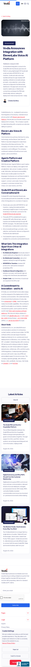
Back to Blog (5, 16)
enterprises (7, 301)
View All (15, 400)
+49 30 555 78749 (13, 320)
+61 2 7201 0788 (22, 318)
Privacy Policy (5, 627)
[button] (18, 3)
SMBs (14, 301)
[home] (6, 3)
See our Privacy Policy (8, 643)
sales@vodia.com (14, 316)
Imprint (3, 623)
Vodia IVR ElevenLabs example (12, 214)
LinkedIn (5, 363)
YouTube (15, 363)
